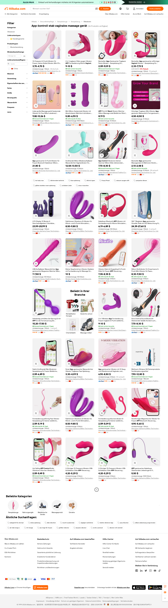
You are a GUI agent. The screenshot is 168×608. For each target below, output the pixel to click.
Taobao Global (91, 598)
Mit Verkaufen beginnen (143, 548)
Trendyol (106, 598)
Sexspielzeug (75, 21)
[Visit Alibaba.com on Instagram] (150, 570)
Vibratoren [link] (87, 21)
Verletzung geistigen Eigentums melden (114, 562)
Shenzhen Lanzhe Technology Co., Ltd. (79, 171)
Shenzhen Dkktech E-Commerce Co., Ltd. (79, 123)
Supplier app (79, 587)
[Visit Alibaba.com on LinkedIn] (141, 570)
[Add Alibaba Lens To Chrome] (40, 587)
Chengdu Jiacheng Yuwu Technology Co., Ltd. (46, 231)
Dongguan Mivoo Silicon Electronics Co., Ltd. (46, 123)
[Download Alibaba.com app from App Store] (139, 587)
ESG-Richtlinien (10, 552)
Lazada (82, 598)
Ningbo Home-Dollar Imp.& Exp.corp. (78, 279)
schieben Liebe (67, 185)
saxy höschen (124, 523)
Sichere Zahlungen (44, 544)
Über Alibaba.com (11, 539)
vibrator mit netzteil (115, 528)
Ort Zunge (29, 528)
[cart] (128, 9)
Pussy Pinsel (106, 180)
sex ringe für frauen (46, 528)
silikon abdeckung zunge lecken (145, 523)
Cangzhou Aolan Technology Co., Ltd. (111, 231)
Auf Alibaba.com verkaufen (144, 544)
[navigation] (17, 256)
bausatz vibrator (81, 528)
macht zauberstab (68, 523)
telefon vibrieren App (106, 523)
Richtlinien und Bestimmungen (48, 567)
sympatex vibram (141, 180)
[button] (96, 8)
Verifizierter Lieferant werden (145, 557)
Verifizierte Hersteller (77, 544)
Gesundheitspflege (47, 21)
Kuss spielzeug (75, 180)
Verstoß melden (108, 567)
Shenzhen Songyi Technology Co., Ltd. (144, 231)
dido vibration (51, 523)
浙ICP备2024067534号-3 (142, 604)
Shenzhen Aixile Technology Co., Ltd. (111, 281)
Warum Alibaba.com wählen (14, 544)
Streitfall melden (108, 552)
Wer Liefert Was (117, 598)
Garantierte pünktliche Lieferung (49, 552)
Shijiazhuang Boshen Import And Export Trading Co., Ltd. (79, 73)
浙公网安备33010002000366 (121, 604)
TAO (99, 598)
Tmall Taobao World (71, 598)
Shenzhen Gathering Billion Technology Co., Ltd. (79, 231)
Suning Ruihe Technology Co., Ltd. (143, 172)
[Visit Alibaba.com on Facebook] (136, 570)
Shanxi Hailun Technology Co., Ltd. (143, 281)
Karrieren (8, 557)
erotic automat (98, 528)
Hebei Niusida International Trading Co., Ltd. (112, 172)
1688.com (58, 598)
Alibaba (34, 21)
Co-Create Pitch (10, 548)
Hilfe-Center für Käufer (111, 544)
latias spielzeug (35, 523)
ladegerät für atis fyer (17, 523)
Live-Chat (106, 548)
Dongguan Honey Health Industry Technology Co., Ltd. (46, 279)
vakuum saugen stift (122, 180)
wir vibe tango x (15, 528)
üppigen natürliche (87, 523)
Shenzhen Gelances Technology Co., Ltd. (46, 71)
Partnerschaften (141, 561)
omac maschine (83, 185)
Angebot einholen (76, 548)
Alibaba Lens (9, 587)
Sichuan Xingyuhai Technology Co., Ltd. (46, 171)
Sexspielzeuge (62, 21)
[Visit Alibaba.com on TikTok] (159, 570)
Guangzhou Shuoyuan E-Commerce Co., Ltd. (145, 121)
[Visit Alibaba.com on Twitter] (145, 570)
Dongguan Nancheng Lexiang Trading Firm (46, 330)
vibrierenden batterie (57, 180)
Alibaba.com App (123, 587)
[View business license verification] (105, 604)
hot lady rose (39, 180)
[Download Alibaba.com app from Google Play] (155, 587)
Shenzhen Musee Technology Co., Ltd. (111, 123)
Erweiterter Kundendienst (46, 557)
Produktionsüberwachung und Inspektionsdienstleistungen (48, 562)
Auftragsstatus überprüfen (144, 552)
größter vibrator (64, 528)
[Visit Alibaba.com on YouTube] (155, 570)
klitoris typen (91, 180)
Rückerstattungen (109, 557)
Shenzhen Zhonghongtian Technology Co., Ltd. (112, 73)
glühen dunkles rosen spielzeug (45, 185)
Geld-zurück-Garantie (45, 548)
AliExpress (49, 598)
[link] (165, 586)
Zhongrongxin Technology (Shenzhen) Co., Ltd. (145, 73)
